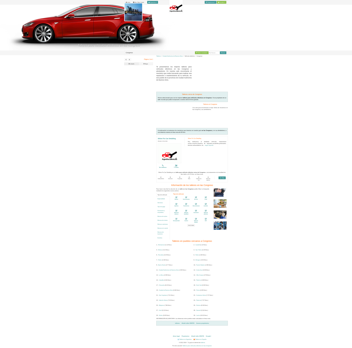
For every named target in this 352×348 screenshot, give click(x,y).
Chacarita (162, 285)
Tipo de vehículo (162, 195)
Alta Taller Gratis (139, 2)
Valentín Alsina (163, 300)
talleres (203, 342)
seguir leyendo (209, 145)
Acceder (221, 2)
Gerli (160, 310)
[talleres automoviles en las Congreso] (196, 210)
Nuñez (161, 315)
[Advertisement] (189, 61)
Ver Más (222, 178)
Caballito (161, 280)
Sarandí (198, 310)
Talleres (158, 56)
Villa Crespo (199, 275)
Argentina (153, 2)
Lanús (198, 315)
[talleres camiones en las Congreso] (186, 218)
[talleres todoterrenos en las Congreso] (186, 204)
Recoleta (160, 255)
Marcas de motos (162, 220)
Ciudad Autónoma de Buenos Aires (173, 56)
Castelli (198, 245)
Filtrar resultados (202, 52)
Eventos (159, 238)
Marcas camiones (162, 224)
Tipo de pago (161, 206)
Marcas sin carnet (162, 228)
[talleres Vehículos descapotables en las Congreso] (176, 218)
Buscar (223, 52)
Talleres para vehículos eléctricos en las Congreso (197, 345)
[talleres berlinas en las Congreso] (176, 197)
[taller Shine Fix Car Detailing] (169, 153)
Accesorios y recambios (161, 211)
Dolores (198, 305)
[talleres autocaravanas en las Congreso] (186, 197)
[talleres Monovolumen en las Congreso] (196, 204)
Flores (198, 290)
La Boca (161, 275)
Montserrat (161, 245)
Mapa (146, 64)
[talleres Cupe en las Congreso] (206, 197)
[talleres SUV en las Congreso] (206, 218)
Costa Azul (199, 270)
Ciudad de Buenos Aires (166, 290)
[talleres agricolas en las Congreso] (176, 204)
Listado (132, 64)
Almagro (197, 260)
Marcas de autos (162, 216)
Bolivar (160, 250)
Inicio (128, 2)
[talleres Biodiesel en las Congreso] (186, 210)
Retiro (197, 255)
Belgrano (161, 305)
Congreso (129, 53)
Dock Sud (199, 285)
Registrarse (210, 2)
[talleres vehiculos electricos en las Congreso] (206, 210)
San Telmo (199, 250)
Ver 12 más (191, 225)
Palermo (198, 280)
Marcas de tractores (160, 233)
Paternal (198, 300)
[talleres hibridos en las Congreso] (196, 218)
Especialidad (161, 198)
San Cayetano (163, 295)
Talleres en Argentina (185, 339)
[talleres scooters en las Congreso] (196, 197)
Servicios (160, 202)
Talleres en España (200, 339)
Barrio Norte (161, 265)
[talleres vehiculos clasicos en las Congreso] (176, 210)
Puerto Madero (200, 265)
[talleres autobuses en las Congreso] (206, 204)
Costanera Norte (201, 295)
